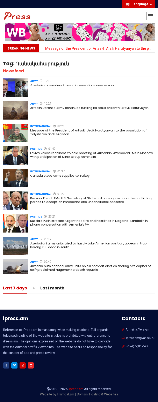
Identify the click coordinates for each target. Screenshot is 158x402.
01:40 (52, 148)
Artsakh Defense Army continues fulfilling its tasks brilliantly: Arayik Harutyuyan (89, 108)
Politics (36, 148)
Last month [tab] (52, 288)
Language (140, 4)
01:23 (61, 194)
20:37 (47, 239)
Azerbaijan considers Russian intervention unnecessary (72, 85)
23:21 (52, 216)
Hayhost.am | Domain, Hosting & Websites (87, 394)
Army (34, 81)
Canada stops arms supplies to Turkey (59, 175)
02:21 (61, 126)
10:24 (47, 103)
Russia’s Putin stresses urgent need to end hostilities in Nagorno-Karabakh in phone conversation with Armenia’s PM (89, 223)
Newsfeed (13, 71)
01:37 (61, 171)
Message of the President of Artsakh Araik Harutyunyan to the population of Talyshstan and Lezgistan (88, 132)
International (40, 126)
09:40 (47, 261)
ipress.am (76, 389)
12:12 (47, 81)
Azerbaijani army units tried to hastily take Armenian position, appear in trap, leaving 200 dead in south (88, 245)
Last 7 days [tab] (15, 288)
